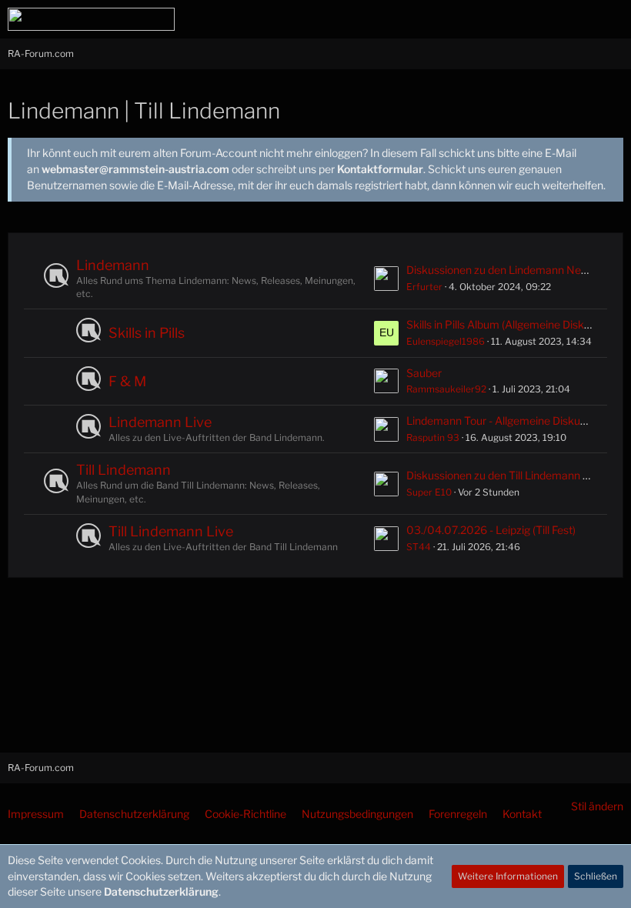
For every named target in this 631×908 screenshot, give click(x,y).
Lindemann (112, 265)
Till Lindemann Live (171, 531)
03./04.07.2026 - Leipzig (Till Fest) (491, 529)
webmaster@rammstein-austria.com (135, 168)
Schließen (595, 876)
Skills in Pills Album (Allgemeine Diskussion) (512, 324)
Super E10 (429, 492)
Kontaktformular (380, 168)
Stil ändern (597, 806)
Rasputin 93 (432, 437)
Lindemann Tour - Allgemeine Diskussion (506, 420)
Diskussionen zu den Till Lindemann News (508, 475)
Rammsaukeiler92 (446, 389)
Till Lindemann (123, 470)
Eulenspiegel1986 (445, 341)
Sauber (424, 372)
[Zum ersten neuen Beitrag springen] (386, 278)
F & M (127, 381)
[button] (534, 19)
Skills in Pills (147, 333)
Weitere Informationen (508, 876)
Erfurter (424, 286)
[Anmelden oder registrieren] (572, 19)
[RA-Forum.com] (91, 19)
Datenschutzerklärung (161, 891)
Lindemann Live (160, 422)
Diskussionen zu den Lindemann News (500, 269)
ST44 (418, 546)
